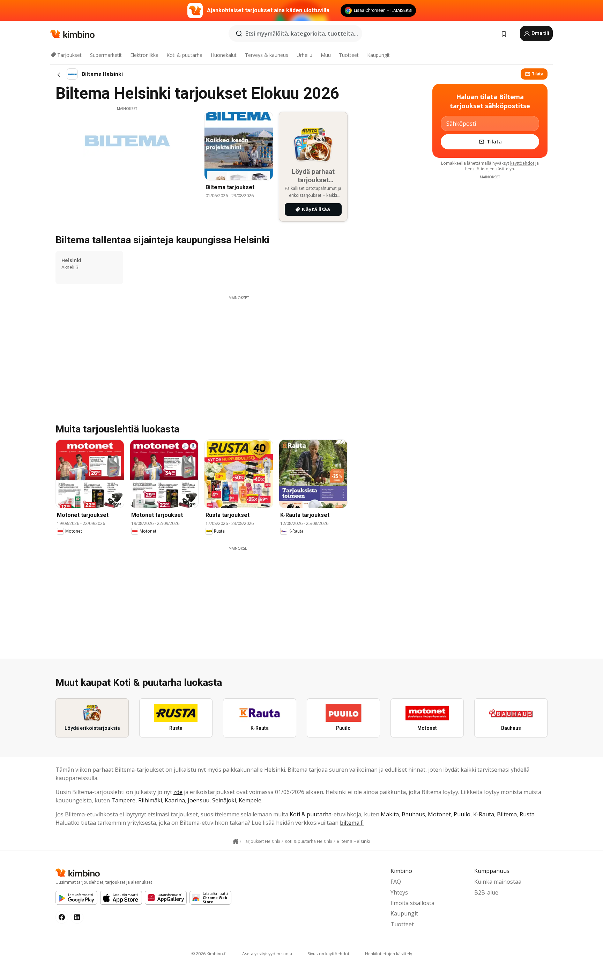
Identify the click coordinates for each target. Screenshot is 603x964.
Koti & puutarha (184, 55)
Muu (326, 55)
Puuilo (462, 814)
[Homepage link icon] (235, 841)
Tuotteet (349, 55)
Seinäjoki (224, 800)
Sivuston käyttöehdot (328, 954)
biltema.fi (352, 822)
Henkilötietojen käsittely (388, 954)
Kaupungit (378, 55)
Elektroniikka (144, 55)
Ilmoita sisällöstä (412, 903)
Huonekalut (224, 55)
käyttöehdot (522, 163)
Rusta (527, 814)
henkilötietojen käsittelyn (489, 169)
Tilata (537, 74)
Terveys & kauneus (266, 55)
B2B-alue (486, 892)
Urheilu (304, 55)
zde (178, 792)
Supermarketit (106, 55)
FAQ (395, 881)
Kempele (250, 800)
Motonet (439, 814)
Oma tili (539, 33)
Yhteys (399, 892)
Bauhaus (413, 814)
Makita (390, 814)
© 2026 (208, 954)
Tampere (123, 800)
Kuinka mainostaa (497, 881)
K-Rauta (483, 814)
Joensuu (198, 800)
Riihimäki (150, 800)
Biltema (507, 814)
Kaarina (175, 800)
